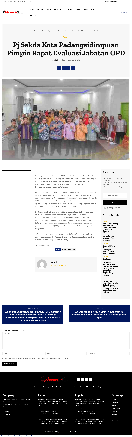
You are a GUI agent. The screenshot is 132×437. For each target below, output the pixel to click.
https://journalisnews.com (59, 265)
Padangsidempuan (69, 249)
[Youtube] (128, 1)
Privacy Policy (111, 209)
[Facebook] (121, 1)
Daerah (44, 31)
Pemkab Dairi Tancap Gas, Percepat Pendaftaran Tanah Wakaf (109, 249)
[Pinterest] (68, 68)
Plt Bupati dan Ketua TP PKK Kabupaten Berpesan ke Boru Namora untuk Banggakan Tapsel (99, 314)
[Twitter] (126, 1)
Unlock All (115, 202)
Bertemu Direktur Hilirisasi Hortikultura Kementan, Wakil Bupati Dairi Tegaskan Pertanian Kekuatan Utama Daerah (110, 267)
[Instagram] (123, 1)
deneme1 (17, 436)
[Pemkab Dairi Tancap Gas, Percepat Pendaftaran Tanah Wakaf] (123, 246)
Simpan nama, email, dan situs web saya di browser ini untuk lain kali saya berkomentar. (36, 358)
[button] (32, 20)
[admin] (43, 264)
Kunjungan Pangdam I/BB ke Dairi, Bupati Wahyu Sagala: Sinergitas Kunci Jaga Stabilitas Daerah (110, 287)
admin (56, 60)
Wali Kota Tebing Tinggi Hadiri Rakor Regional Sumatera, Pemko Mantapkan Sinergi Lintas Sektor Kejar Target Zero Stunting (110, 231)
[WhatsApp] (73, 68)
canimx (22, 436)
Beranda (37, 31)
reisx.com (3, 436)
